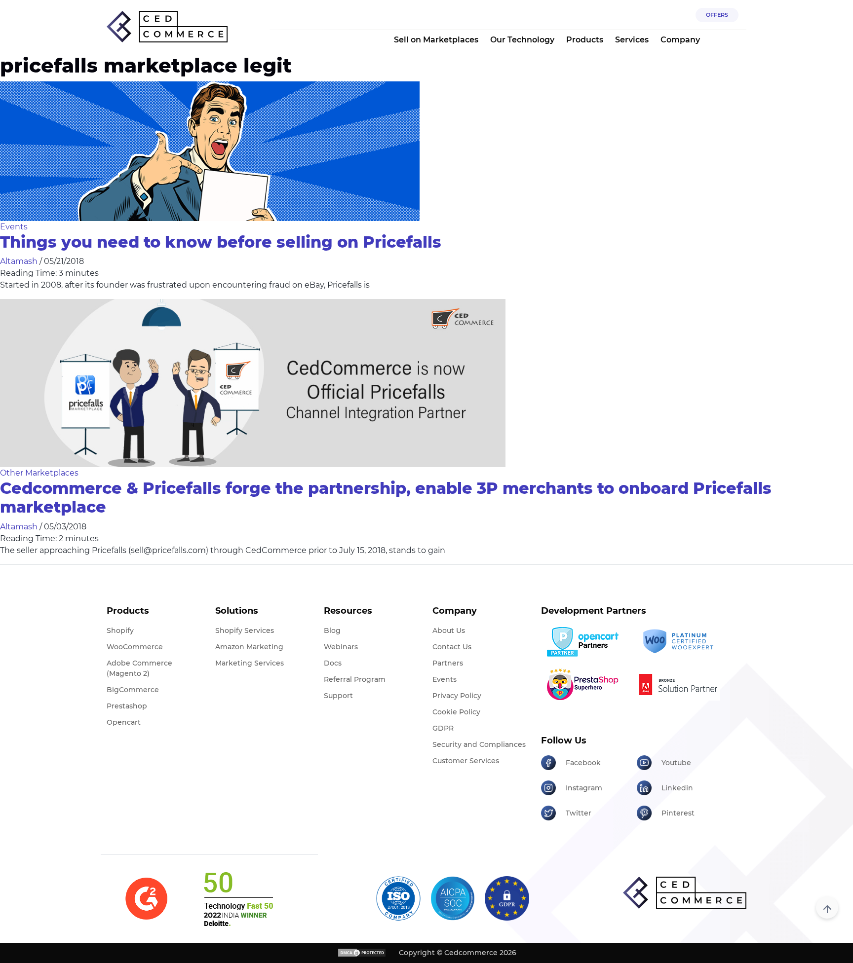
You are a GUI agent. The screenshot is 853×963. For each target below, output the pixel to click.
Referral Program (355, 679)
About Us (448, 630)
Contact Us (451, 646)
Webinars (341, 646)
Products (584, 39)
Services (632, 39)
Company (680, 39)
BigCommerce (133, 689)
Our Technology (522, 39)
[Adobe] (681, 684)
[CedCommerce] (167, 27)
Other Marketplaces (39, 473)
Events (14, 226)
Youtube (676, 762)
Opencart (124, 722)
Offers (717, 14)
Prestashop (127, 706)
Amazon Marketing (249, 646)
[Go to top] (827, 907)
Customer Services (465, 760)
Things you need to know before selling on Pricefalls (220, 242)
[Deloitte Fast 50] (237, 899)
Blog (332, 630)
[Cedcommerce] (684, 893)
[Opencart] (585, 642)
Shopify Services (244, 630)
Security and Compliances (479, 744)
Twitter (578, 813)
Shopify (120, 630)
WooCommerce (135, 646)
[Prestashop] (585, 684)
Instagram (584, 787)
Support (338, 695)
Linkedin (677, 787)
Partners (447, 663)
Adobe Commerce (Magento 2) (139, 668)
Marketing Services (249, 663)
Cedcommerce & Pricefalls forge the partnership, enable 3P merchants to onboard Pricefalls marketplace (386, 498)
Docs (333, 663)
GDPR (443, 728)
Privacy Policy (456, 695)
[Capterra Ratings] (146, 899)
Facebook (583, 762)
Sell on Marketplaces (436, 39)
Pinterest (678, 813)
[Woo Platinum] (681, 642)
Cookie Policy (456, 711)
